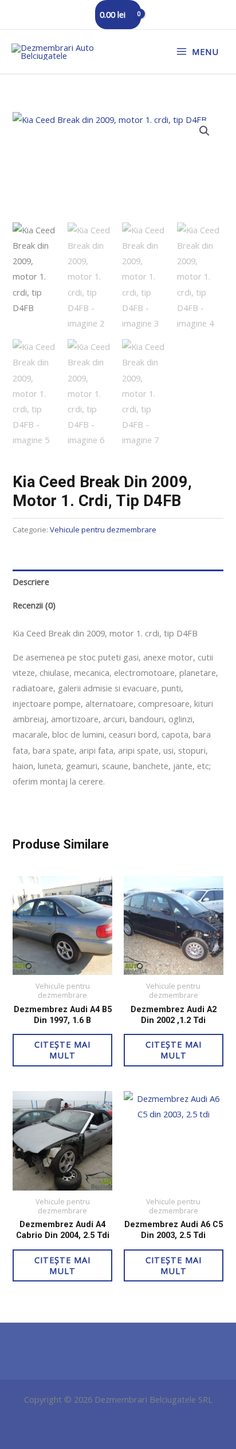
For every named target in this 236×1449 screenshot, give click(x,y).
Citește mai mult (62, 1049)
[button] (204, 131)
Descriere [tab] (31, 581)
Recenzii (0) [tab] (34, 605)
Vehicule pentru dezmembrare (103, 529)
